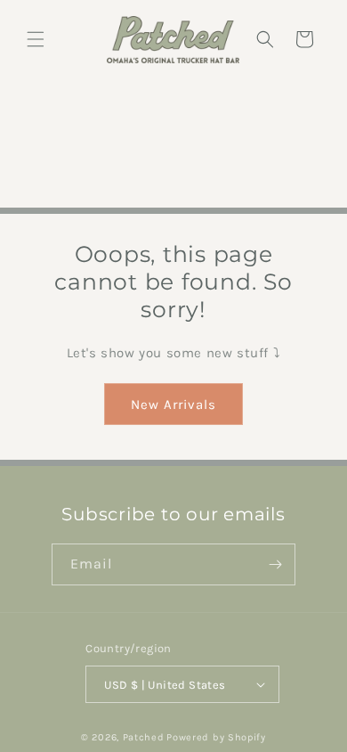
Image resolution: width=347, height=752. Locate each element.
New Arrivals (173, 404)
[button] (35, 39)
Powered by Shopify (216, 737)
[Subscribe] (275, 564)
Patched (144, 737)
